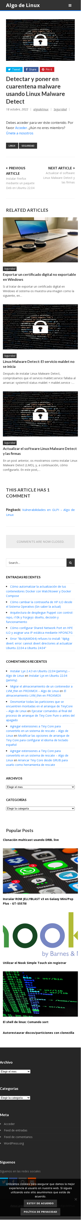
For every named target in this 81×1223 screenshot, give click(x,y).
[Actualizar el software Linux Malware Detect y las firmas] (40, 414)
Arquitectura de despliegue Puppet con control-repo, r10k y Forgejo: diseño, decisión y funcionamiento (39, 617)
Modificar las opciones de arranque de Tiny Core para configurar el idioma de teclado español (37, 740)
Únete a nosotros (19, 133)
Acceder (21, 128)
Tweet (16, 69)
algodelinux (40, 109)
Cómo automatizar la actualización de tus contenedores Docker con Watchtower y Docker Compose (38, 591)
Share (32, 69)
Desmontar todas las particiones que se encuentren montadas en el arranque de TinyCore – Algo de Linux (39, 706)
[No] (76, 1199)
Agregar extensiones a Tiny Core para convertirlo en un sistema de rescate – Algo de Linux (37, 731)
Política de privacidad (40, 1211)
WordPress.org (14, 1143)
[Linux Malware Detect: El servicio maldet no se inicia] (40, 327)
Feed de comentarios (18, 1137)
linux (12, 145)
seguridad (28, 145)
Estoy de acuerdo (40, 1203)
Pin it (49, 69)
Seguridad (60, 109)
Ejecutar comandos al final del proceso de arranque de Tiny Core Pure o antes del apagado (40, 715)
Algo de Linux (23, 5)
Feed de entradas (15, 1130)
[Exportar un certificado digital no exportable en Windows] (40, 240)
